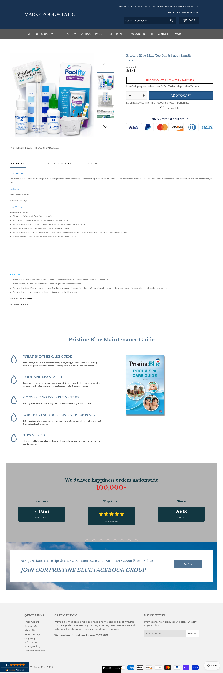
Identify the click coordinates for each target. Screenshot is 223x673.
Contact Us (30, 626)
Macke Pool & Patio (50, 14)
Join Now (188, 564)
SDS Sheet (27, 298)
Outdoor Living (92, 33)
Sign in (171, 12)
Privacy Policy (32, 646)
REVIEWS (93, 163)
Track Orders (137, 33)
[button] (105, 126)
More (178, 33)
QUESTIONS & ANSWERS (57, 163)
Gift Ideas (116, 33)
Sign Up (192, 633)
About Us (29, 630)
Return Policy (32, 634)
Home (27, 33)
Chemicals (43, 33)
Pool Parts (66, 33)
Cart (191, 20)
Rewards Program (34, 650)
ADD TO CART (181, 95)
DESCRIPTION (18, 163)
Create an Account (189, 12)
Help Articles (160, 33)
